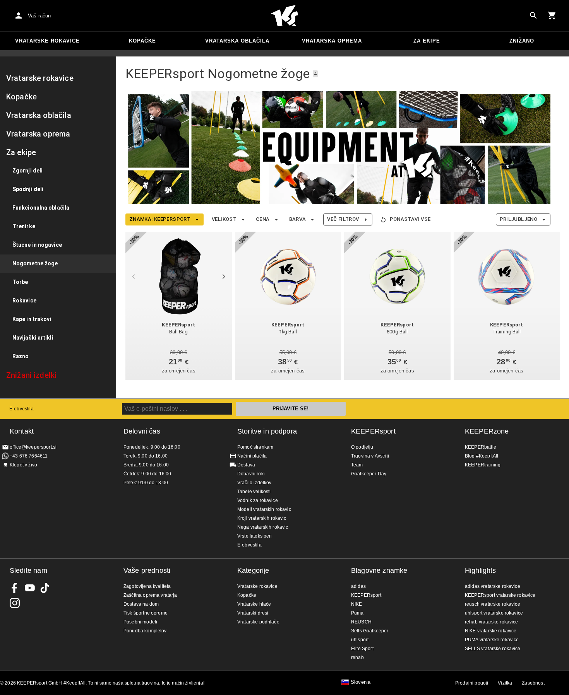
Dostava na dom (141, 604)
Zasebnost (533, 683)
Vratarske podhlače (258, 622)
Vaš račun (39, 16)
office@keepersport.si (33, 447)
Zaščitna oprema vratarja (150, 595)
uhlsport (359, 639)
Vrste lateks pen (254, 536)
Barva (297, 219)
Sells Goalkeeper (369, 631)
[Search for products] (533, 15)
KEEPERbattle (480, 447)
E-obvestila (21, 409)
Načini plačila (252, 456)
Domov (284, 16)
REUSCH (361, 622)
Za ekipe (426, 41)
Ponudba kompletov (145, 631)
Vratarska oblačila (237, 41)
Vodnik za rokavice (257, 500)
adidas (358, 586)
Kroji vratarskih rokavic (261, 518)
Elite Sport (362, 648)
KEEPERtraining (482, 465)
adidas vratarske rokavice (492, 586)
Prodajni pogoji (471, 683)
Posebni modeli (140, 622)
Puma (357, 613)
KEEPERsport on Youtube (30, 588)
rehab (357, 657)
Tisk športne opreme (145, 613)
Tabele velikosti (254, 491)
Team (357, 465)
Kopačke (142, 41)
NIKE (356, 604)
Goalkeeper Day (368, 473)
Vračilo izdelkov (254, 482)
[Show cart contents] (552, 15)
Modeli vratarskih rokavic (264, 509)
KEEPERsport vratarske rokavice (500, 595)
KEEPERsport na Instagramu (15, 603)
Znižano (521, 41)
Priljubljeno (518, 219)
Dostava (246, 465)
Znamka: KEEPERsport (159, 219)
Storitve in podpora (267, 431)
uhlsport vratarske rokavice (494, 613)
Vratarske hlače (254, 604)
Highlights (480, 570)
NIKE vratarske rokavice (490, 631)
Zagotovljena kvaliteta (147, 586)
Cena (263, 219)
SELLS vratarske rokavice (493, 648)
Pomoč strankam (255, 447)
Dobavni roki (251, 473)
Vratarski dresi (252, 613)
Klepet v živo (23, 465)
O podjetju (362, 447)
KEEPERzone (487, 431)
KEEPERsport (373, 431)
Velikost (224, 219)
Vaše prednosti (146, 570)
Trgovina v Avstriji (370, 456)
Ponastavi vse (410, 219)
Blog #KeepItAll (481, 456)
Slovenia (360, 682)
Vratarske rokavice (47, 41)
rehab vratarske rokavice (491, 622)
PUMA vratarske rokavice (492, 639)
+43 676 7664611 (29, 456)
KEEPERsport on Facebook (15, 588)
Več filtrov (343, 219)
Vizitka (505, 683)
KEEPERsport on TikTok (45, 588)
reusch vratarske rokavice (492, 604)
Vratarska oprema (332, 41)
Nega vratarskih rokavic (262, 527)
